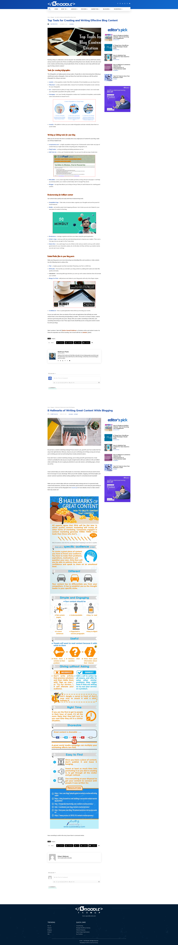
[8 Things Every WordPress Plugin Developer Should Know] (108, 47)
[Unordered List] (64, 382)
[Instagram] (120, 3)
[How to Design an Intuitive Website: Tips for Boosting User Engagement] (108, 37)
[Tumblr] (125, 3)
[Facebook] (118, 3)
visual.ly (51, 124)
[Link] (70, 382)
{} (71, 382)
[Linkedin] (122, 3)
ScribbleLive (52, 310)
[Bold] (54, 382)
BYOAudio (52, 268)
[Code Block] (68, 382)
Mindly (51, 207)
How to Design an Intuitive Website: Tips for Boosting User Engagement (121, 37)
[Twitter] (127, 3)
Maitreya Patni (63, 352)
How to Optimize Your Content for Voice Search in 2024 (121, 57)
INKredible (52, 179)
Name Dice (52, 244)
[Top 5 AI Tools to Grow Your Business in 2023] (108, 77)
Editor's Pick (116, 39)
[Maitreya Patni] (49, 24)
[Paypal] (99, 912)
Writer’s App (52, 239)
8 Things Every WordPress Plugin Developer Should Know (121, 47)
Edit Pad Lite (52, 152)
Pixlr (50, 266)
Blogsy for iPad (53, 278)
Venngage (52, 94)
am (50, 89)
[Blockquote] (66, 382)
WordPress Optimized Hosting (91, 942)
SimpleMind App (53, 202)
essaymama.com (54, 144)
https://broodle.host (61, 353)
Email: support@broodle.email (89, 916)
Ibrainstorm (52, 236)
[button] (49, 9)
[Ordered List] (62, 382)
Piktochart (52, 85)
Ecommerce (115, 70)
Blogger (51, 184)
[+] (73, 382)
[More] (92, 342)
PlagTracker (52, 149)
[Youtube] (129, 3)
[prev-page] (105, 84)
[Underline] (58, 382)
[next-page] (107, 84)
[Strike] (60, 382)
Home (49, 17)
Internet (115, 78)
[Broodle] (67, 3)
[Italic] (56, 382)
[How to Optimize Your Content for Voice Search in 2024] (108, 57)
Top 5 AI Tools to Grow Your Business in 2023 (121, 76)
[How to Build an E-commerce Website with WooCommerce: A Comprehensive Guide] (108, 67)
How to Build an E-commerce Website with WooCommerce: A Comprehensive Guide (121, 67)
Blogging (52, 17)
